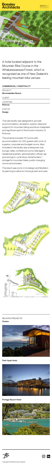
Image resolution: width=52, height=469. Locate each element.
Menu (43, 5)
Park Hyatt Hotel (9, 360)
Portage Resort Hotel (11, 399)
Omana (5, 321)
